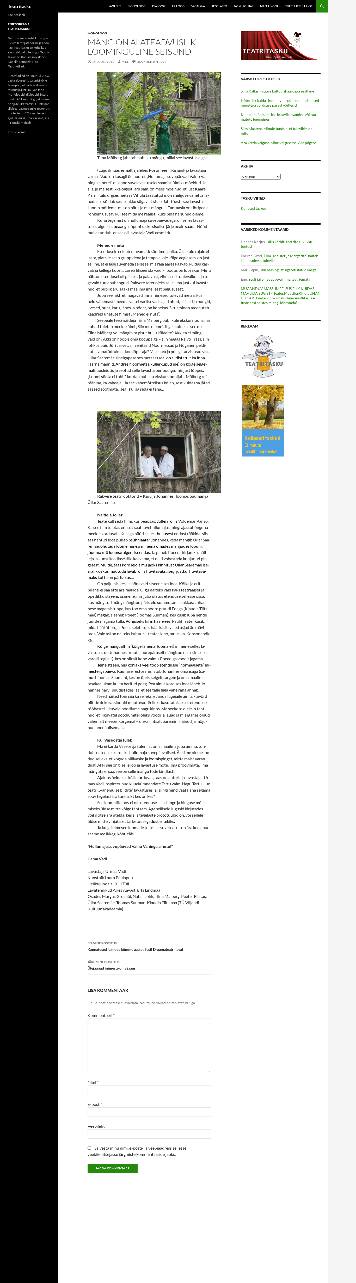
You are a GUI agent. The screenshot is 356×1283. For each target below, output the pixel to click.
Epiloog (178, 6)
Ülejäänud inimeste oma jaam (111, 965)
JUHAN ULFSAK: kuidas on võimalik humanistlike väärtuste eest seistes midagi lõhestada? (281, 298)
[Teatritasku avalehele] (281, 45)
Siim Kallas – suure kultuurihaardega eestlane (277, 91)
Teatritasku (20, 6)
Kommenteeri (101, 1015)
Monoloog (136, 6)
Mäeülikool (269, 6)
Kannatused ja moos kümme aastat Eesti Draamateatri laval (135, 946)
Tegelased (219, 6)
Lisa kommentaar (151, 62)
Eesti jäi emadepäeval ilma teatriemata (279, 279)
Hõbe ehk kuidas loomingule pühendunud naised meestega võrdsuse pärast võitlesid (280, 102)
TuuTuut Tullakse (298, 6)
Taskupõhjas (243, 6)
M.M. (125, 62)
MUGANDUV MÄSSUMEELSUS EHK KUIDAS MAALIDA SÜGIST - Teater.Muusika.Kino (277, 290)
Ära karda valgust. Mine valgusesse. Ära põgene (279, 142)
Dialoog (158, 6)
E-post (95, 1104)
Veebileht (96, 1126)
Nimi (93, 1082)
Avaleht (115, 6)
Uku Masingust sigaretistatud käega (288, 270)
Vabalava (198, 6)
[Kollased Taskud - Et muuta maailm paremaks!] (263, 420)
